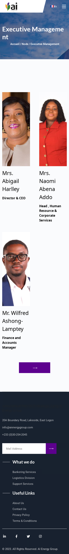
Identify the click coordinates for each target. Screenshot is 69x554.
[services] (34, 367)
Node (25, 44)
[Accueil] (10, 5)
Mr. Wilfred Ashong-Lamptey (15, 320)
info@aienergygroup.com (17, 427)
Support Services (23, 484)
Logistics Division (24, 478)
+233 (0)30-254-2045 (14, 434)
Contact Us (19, 509)
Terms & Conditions (25, 521)
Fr (55, 6)
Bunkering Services (24, 472)
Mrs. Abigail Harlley (10, 180)
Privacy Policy (21, 515)
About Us (18, 503)
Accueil (15, 44)
